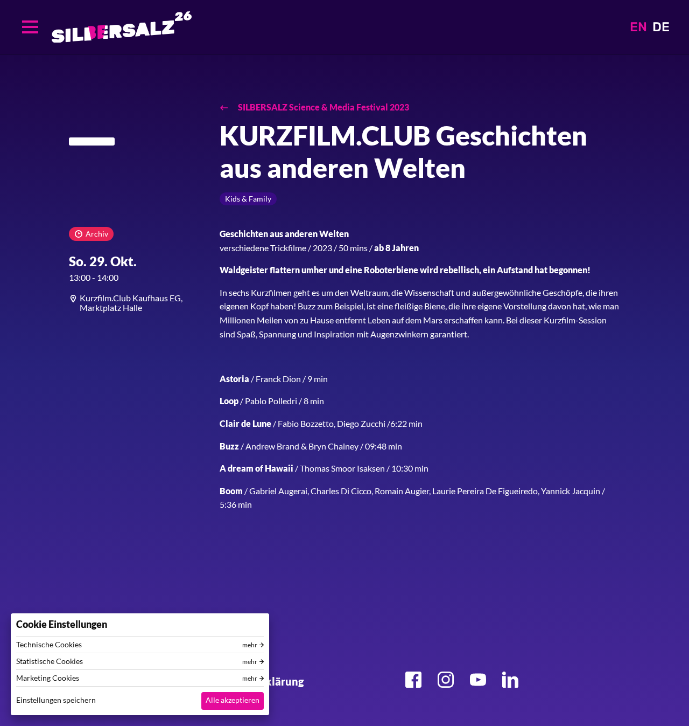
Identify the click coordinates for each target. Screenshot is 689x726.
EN (638, 26)
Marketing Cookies (47, 678)
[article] (136, 302)
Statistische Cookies (49, 661)
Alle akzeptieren (232, 699)
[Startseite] (122, 27)
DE (661, 26)
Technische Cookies (49, 644)
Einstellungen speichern (56, 699)
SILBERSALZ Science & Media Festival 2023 (322, 107)
